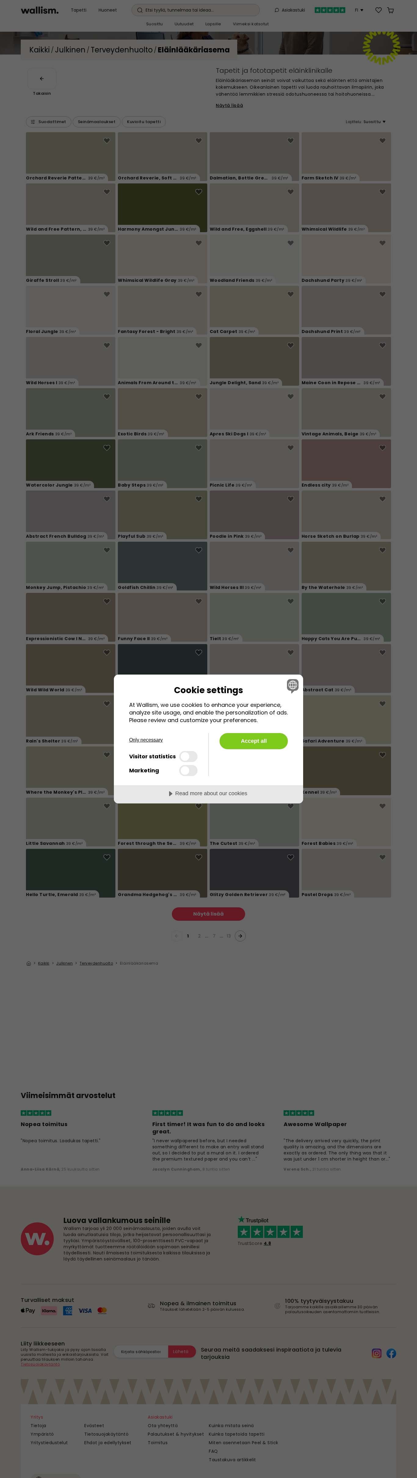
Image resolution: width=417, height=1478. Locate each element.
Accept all (254, 741)
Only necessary (146, 740)
